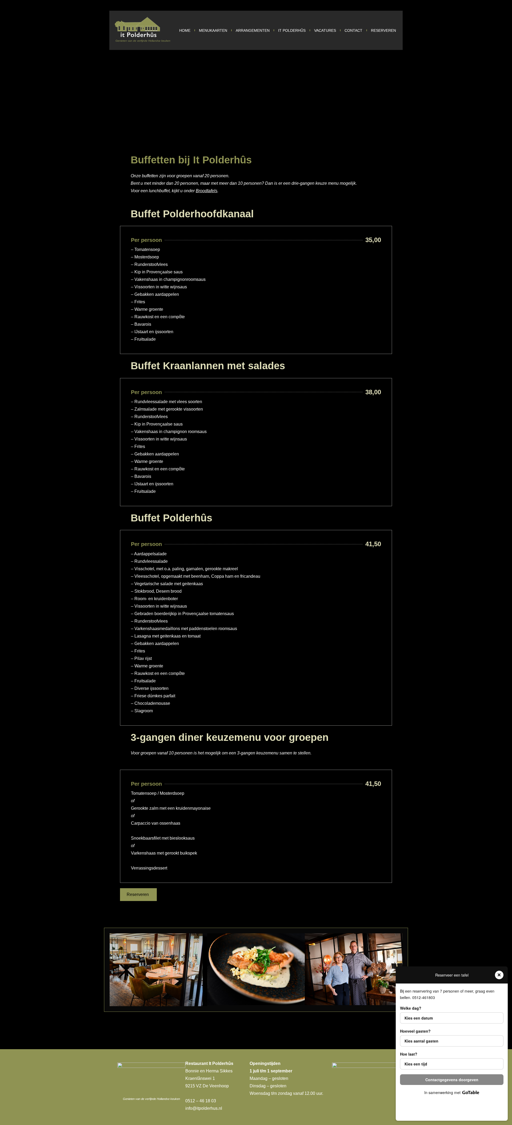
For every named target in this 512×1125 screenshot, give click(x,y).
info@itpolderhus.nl (203, 1108)
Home (184, 30)
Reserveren (383, 30)
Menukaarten (213, 30)
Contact (353, 30)
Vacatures (325, 30)
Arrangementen (253, 30)
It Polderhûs (292, 30)
